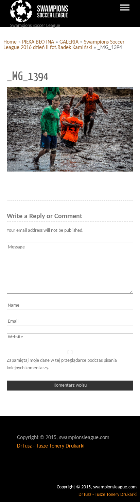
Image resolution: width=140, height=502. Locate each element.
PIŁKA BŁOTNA (38, 42)
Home (10, 42)
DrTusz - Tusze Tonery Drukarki (51, 446)
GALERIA (68, 42)
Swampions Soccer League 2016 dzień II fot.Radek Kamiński (64, 44)
